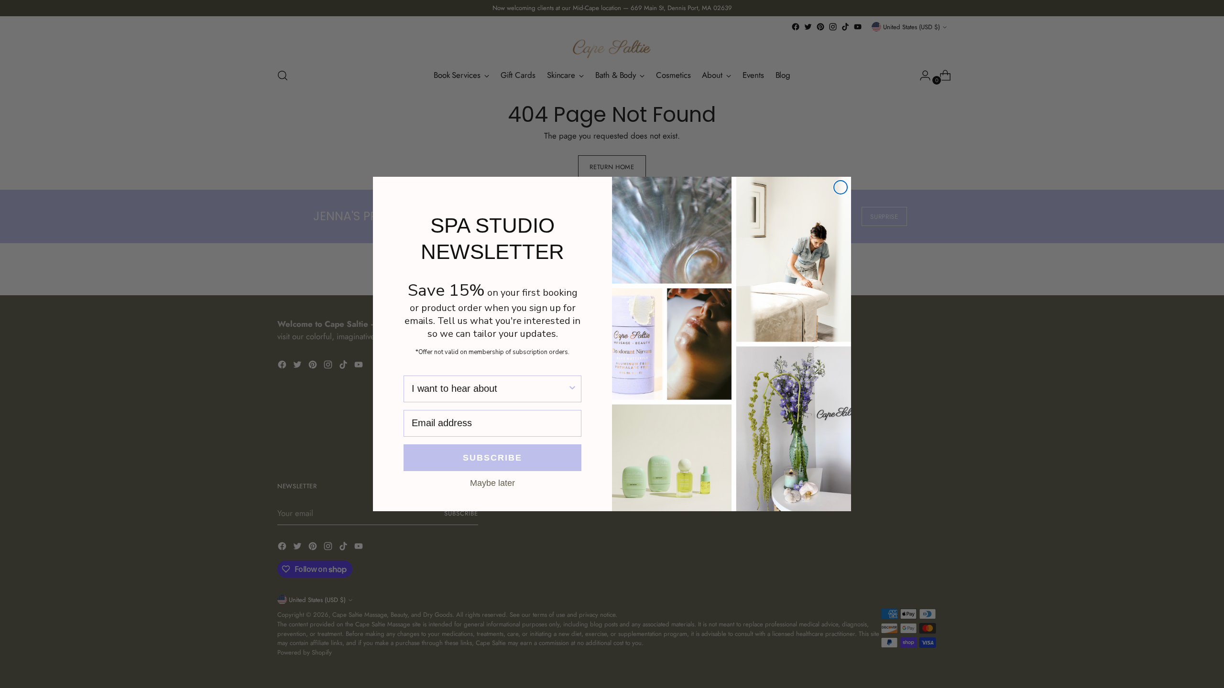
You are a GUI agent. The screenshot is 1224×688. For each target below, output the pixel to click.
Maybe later (492, 482)
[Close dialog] (840, 187)
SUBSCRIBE (492, 457)
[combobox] (490, 389)
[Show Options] (572, 389)
